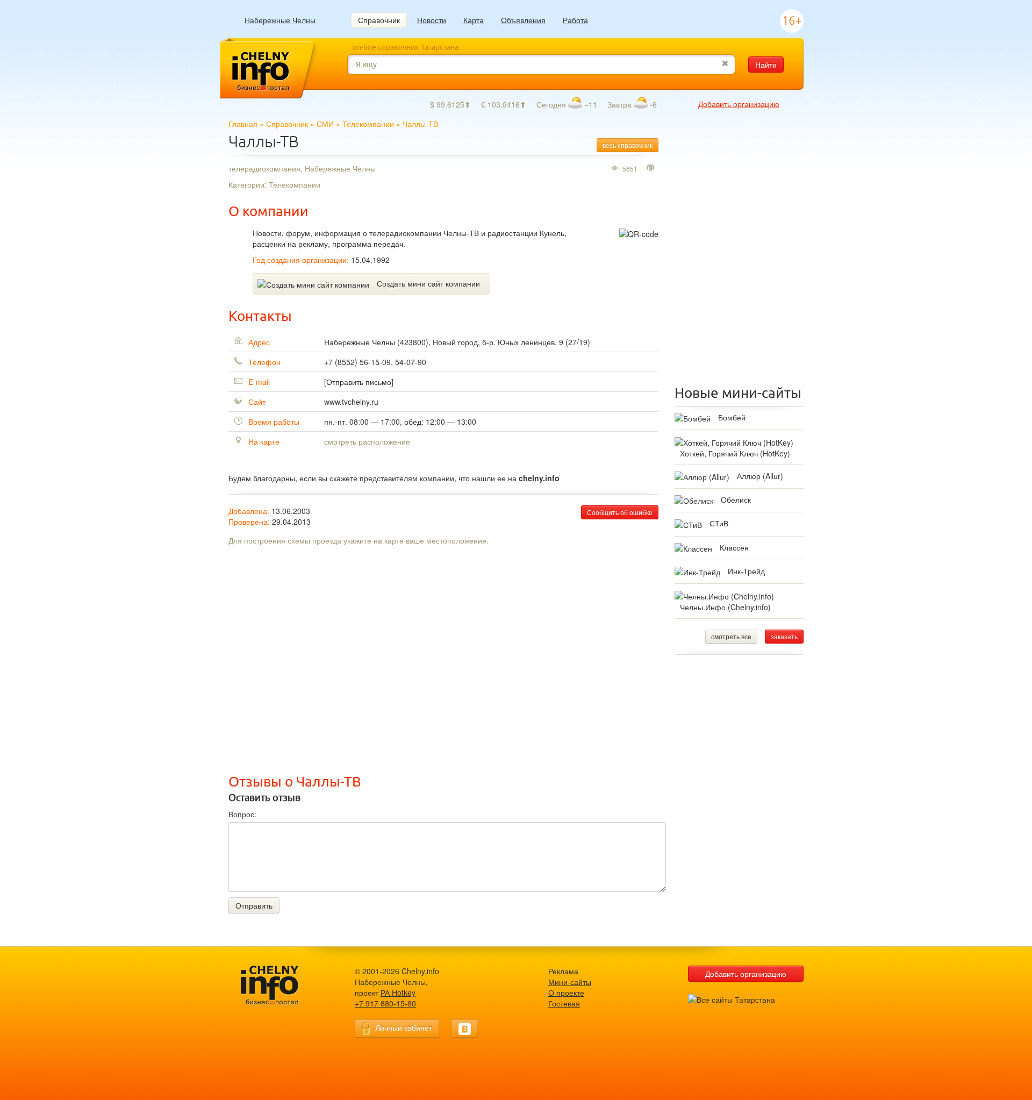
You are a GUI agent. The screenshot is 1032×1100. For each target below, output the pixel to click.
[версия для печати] (651, 168)
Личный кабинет (403, 1027)
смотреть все (731, 636)
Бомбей (732, 417)
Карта (473, 20)
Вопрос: (242, 814)
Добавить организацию (738, 103)
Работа (575, 20)
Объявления (523, 20)
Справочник (379, 20)
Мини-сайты (569, 981)
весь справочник (628, 144)
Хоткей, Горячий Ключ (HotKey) (735, 453)
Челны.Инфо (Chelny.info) (725, 607)
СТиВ (719, 523)
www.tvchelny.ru (351, 401)
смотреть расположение (367, 441)
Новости (431, 20)
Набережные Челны (280, 20)
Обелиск (736, 499)
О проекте (566, 992)
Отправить (254, 905)
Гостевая (564, 1003)
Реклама (563, 971)
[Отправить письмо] (358, 381)
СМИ (325, 123)
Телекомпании (368, 123)
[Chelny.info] (279, 986)
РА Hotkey (398, 992)
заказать (784, 636)
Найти (766, 64)
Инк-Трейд (746, 571)
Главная (242, 123)
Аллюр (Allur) (760, 475)
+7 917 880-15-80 (385, 1003)
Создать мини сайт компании (428, 283)
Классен (734, 547)
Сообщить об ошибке (620, 512)
